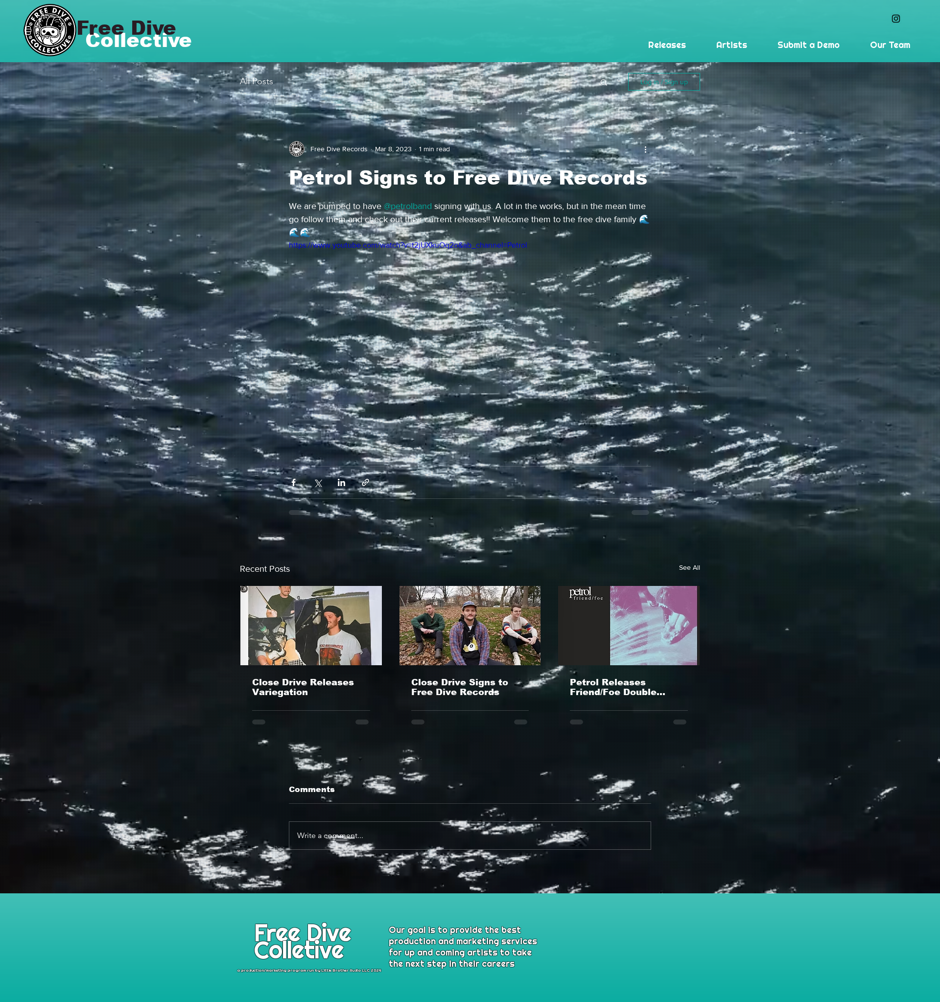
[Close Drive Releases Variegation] (311, 625)
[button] (604, 82)
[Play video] (470, 341)
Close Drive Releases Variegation (303, 687)
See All (689, 567)
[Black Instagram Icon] (896, 18)
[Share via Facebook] (293, 482)
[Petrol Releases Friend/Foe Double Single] (629, 625)
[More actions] (645, 149)
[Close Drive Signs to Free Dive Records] (470, 625)
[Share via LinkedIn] (341, 482)
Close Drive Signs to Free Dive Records (459, 687)
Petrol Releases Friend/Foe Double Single (613, 687)
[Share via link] (365, 482)
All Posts (256, 81)
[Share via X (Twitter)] (317, 482)
